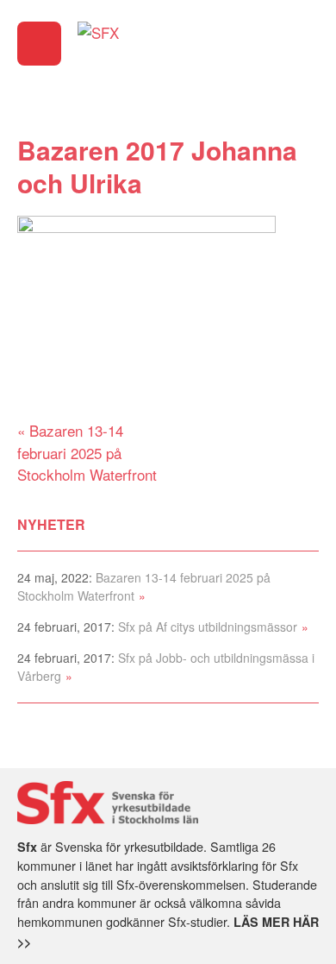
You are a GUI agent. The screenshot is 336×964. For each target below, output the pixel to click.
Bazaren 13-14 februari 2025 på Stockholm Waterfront (87, 452)
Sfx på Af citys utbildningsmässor (207, 626)
